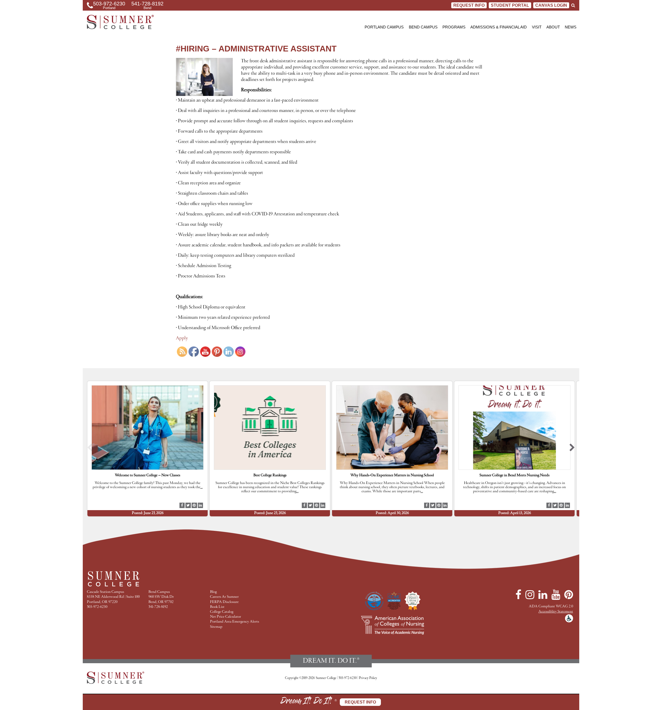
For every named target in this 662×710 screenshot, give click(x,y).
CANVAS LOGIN (551, 5)
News (570, 27)
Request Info (469, 5)
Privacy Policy (368, 678)
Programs (453, 27)
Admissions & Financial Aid (498, 27)
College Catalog (221, 611)
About (553, 27)
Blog (213, 592)
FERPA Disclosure (224, 602)
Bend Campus (423, 27)
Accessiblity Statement (555, 611)
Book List (217, 607)
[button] (90, 449)
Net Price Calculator (225, 616)
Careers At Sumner (224, 596)
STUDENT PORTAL (510, 5)
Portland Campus (384, 27)
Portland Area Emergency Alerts (234, 621)
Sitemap (216, 626)
